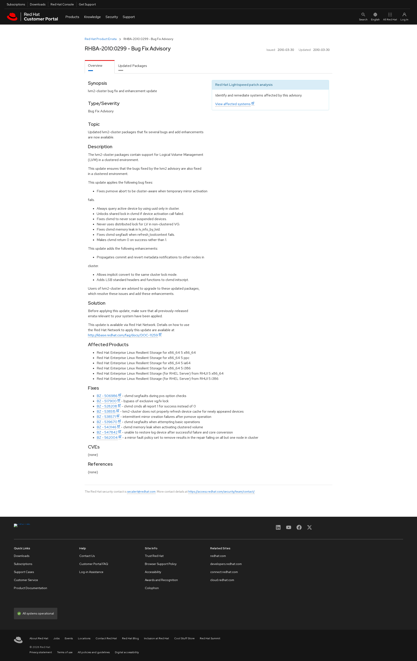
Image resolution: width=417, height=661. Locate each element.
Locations (84, 638)
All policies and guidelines (94, 652)
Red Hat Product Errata (101, 39)
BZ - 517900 (107, 401)
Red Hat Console (62, 4)
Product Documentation (30, 588)
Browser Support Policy (161, 564)
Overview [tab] (95, 65)
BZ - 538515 (106, 411)
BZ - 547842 (107, 432)
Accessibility (153, 572)
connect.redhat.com (224, 572)
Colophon (152, 588)
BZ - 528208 (107, 406)
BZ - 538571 (106, 416)
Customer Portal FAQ (93, 564)
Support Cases (24, 572)
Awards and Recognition (161, 580)
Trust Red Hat (154, 556)
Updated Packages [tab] (132, 65)
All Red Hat (390, 19)
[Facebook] (299, 528)
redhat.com (218, 556)
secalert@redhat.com (141, 491)
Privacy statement (41, 652)
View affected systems (233, 104)
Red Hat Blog (130, 638)
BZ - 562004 (107, 437)
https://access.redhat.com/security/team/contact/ (221, 491)
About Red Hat (39, 638)
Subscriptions (16, 4)
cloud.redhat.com (222, 580)
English (375, 19)
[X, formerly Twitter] (309, 528)
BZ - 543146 (106, 427)
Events (69, 638)
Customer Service (26, 580)
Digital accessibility (127, 652)
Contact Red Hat (106, 638)
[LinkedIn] (278, 528)
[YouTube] (288, 528)
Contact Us (87, 556)
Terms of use (65, 652)
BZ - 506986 (107, 396)
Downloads (37, 4)
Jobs (56, 638)
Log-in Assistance (91, 572)
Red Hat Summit (210, 638)
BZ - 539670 (107, 422)
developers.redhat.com (226, 564)
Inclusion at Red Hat (156, 638)
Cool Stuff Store (184, 638)
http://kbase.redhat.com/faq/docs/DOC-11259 (123, 335)
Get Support (87, 4)
